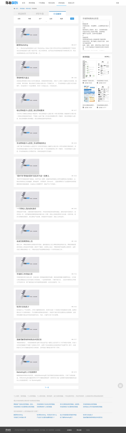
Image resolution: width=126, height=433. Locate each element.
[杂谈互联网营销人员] (27, 237)
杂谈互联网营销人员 (25, 241)
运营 (51, 19)
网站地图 (79, 430)
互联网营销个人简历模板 (44, 407)
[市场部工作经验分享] (27, 270)
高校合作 (71, 3)
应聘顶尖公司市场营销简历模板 (92, 407)
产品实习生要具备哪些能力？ (46, 417)
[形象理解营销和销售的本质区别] (27, 335)
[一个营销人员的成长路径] (27, 204)
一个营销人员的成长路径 (26, 208)
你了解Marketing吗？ (66, 417)
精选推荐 (22, 13)
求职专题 (28, 8)
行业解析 (57, 13)
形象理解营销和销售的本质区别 (29, 339)
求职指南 (61, 3)
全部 (19, 19)
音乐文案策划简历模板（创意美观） (89, 105)
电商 (61, 19)
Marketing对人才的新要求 (27, 372)
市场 (72, 19)
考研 (29, 19)
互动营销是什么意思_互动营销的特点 (31, 143)
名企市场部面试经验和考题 (68, 415)
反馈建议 (69, 430)
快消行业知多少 (23, 306)
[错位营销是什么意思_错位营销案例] (27, 106)
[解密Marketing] (27, 41)
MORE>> (107, 57)
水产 (40, 19)
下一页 (47, 387)
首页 (23, 3)
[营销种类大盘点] (27, 73)
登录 (117, 3)
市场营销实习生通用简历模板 (69, 407)
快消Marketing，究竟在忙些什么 (47, 415)
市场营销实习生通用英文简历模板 (24, 407)
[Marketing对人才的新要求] (27, 368)
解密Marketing (22, 45)
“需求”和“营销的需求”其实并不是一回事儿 (33, 176)
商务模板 (32, 3)
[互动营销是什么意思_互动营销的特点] (27, 139)
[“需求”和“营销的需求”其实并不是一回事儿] (27, 171)
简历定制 (51, 3)
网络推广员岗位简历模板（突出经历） (89, 81)
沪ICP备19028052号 (20, 430)
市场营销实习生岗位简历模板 (103, 81)
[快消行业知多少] (27, 302)
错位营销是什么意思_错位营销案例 (30, 110)
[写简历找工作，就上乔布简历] (11, 2)
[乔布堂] (8, 430)
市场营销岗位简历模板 (103, 105)
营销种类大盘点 (23, 77)
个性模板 (42, 3)
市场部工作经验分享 (25, 274)
